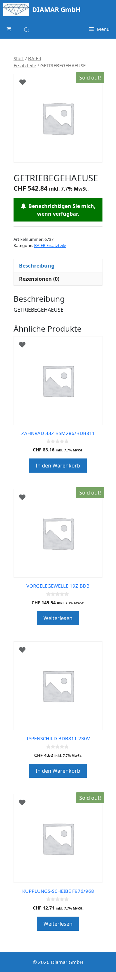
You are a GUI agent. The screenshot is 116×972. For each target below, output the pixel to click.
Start (19, 58)
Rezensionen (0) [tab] (39, 278)
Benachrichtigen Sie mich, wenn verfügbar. (61, 210)
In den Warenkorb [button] (58, 465)
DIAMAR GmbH (56, 9)
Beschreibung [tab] (36, 265)
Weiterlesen (58, 618)
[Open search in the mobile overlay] (27, 28)
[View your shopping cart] (9, 29)
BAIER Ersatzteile (50, 245)
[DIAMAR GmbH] (16, 9)
